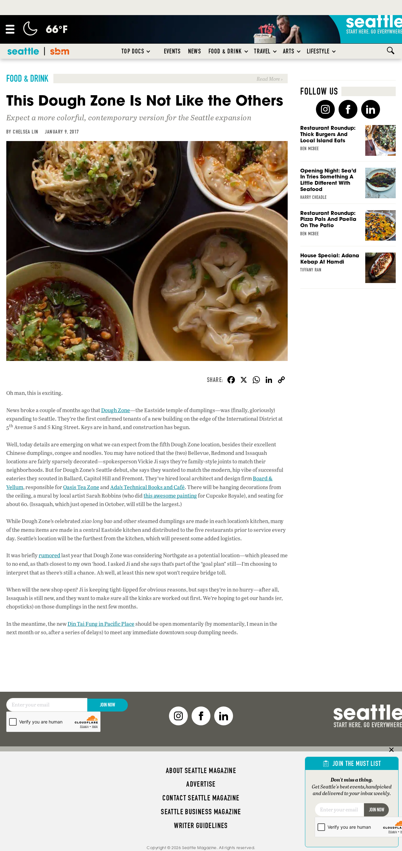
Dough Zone (115, 410)
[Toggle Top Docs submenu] (148, 51)
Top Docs (133, 51)
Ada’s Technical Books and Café (147, 487)
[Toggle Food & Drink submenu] (246, 51)
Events (172, 51)
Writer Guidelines (201, 825)
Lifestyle (318, 51)
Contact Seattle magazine (200, 798)
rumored (49, 555)
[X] (243, 380)
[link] (147, 78)
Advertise (200, 784)
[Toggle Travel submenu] (275, 51)
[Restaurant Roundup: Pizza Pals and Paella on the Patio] (348, 228)
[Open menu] (10, 29)
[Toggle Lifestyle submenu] (334, 51)
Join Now (107, 705)
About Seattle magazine (201, 770)
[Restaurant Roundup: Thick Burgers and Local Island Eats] (348, 143)
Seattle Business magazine (201, 811)
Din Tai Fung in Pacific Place (101, 623)
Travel (262, 51)
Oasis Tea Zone (81, 487)
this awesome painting (170, 495)
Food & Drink (225, 51)
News (194, 51)
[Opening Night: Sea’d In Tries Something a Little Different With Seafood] (348, 186)
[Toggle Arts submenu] (299, 51)
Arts (289, 51)
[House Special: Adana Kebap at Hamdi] (348, 271)
